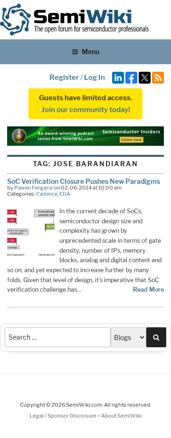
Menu (90, 52)
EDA (64, 193)
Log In (94, 77)
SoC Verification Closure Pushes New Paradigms (83, 181)
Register (64, 77)
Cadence (46, 193)
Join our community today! (85, 109)
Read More (148, 289)
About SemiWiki (121, 415)
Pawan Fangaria (33, 187)
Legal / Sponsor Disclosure (63, 415)
